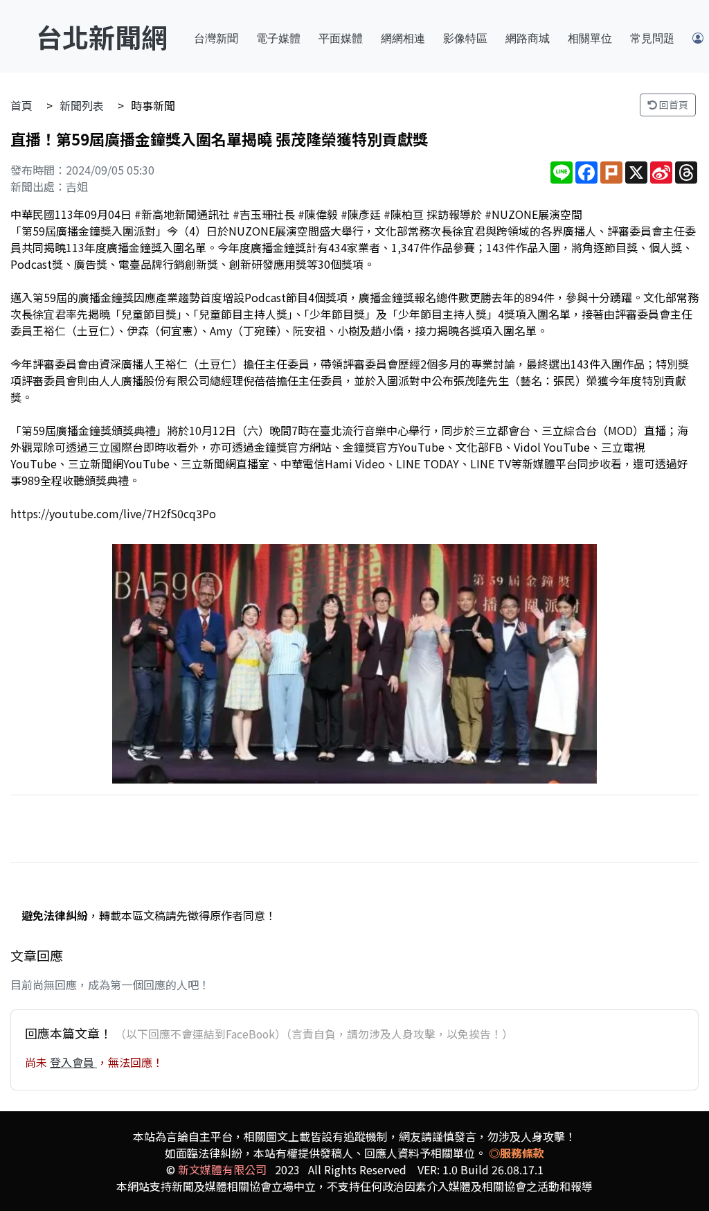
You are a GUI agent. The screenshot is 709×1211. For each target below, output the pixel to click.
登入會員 (73, 1062)
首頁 (21, 105)
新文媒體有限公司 (222, 1169)
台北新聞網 (102, 36)
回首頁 (672, 105)
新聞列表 (82, 105)
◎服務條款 (516, 1152)
